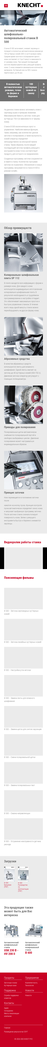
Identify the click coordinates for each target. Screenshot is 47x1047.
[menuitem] (13, 978)
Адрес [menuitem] (6, 1008)
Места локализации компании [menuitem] (11, 1014)
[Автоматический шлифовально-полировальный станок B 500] (23, 193)
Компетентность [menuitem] (31, 983)
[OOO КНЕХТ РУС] (30, 4)
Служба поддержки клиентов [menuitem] (11, 996)
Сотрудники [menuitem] (8, 1011)
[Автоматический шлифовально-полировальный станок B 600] (34, 929)
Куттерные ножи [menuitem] (10, 985)
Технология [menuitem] (29, 985)
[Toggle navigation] (6, 5)
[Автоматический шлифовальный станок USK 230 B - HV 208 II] (13, 929)
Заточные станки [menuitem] (10, 983)
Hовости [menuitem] (28, 995)
